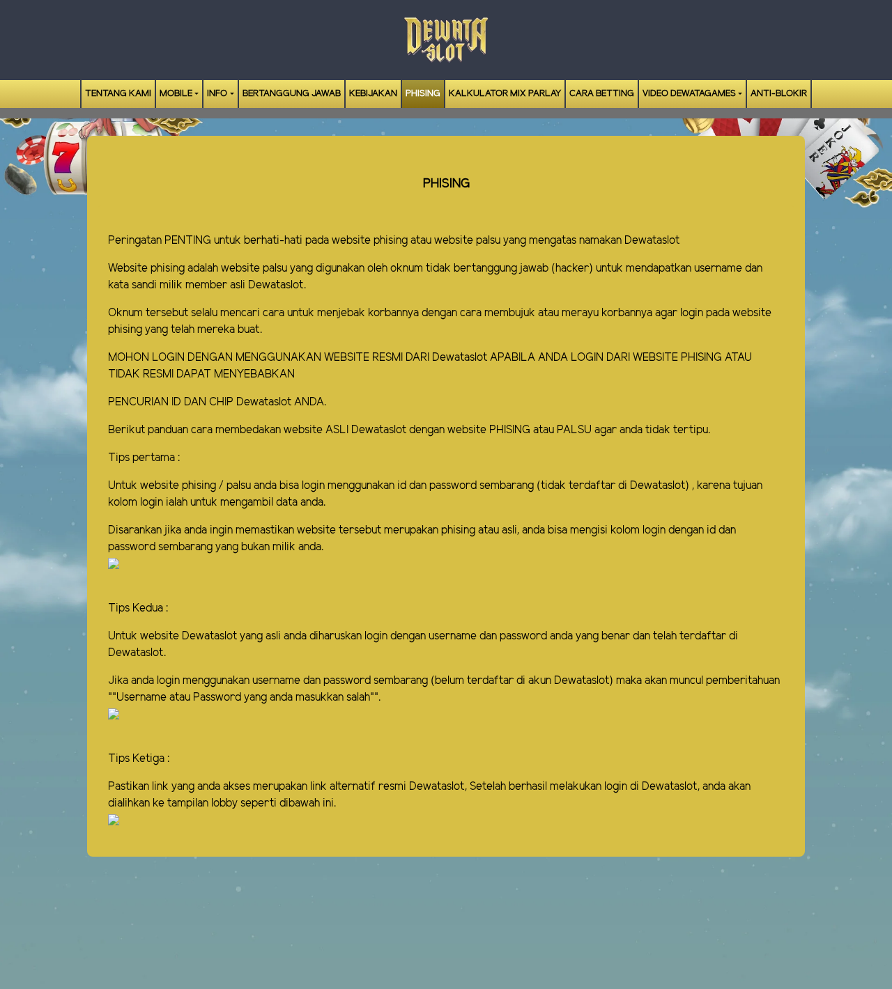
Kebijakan (373, 93)
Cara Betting (601, 93)
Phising (423, 93)
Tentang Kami (118, 93)
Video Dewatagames (689, 93)
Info (217, 93)
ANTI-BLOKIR (779, 93)
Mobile (176, 93)
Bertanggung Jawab (292, 93)
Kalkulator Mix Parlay (505, 93)
